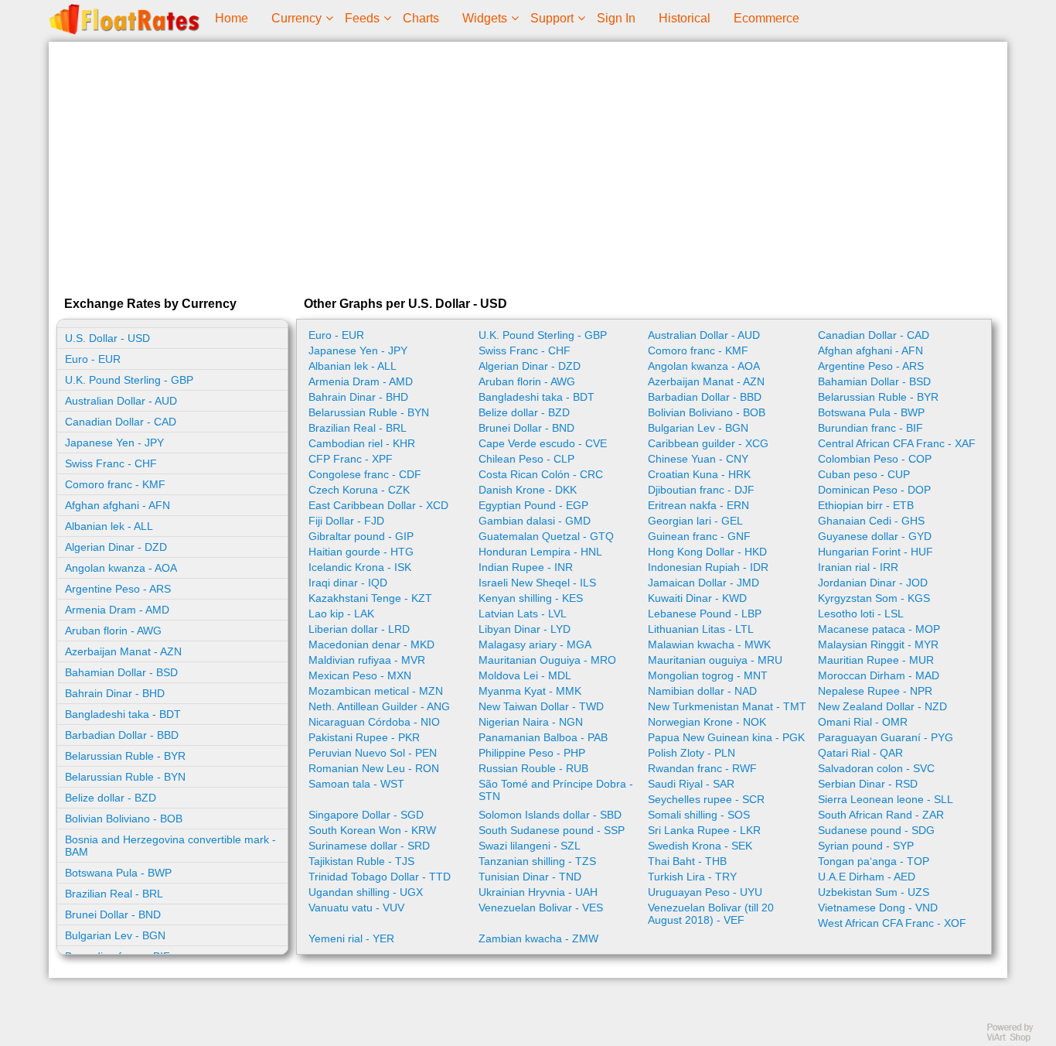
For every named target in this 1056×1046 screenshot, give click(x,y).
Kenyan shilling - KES (531, 598)
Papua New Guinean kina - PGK (726, 737)
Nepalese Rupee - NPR (875, 691)
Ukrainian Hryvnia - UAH (538, 892)
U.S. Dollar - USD (107, 338)
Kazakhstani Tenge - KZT (370, 598)
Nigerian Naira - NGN (531, 722)
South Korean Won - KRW (372, 830)
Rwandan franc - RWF (702, 768)
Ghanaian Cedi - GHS (871, 520)
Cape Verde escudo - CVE (543, 443)
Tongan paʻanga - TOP (873, 861)
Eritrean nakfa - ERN (698, 505)
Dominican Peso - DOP (874, 490)
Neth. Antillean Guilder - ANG (379, 706)
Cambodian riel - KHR (361, 443)
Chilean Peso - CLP (526, 459)
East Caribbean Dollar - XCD (378, 505)
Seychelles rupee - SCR (706, 799)
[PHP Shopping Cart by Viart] (1017, 1038)
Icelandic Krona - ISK (359, 567)
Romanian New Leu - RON (373, 768)
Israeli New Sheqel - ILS (537, 582)
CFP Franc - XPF (350, 459)
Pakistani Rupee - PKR (364, 737)
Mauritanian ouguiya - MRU (715, 660)
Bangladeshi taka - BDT (123, 714)
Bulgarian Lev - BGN (115, 935)
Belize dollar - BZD (110, 797)
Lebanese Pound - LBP (704, 613)
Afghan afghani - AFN (117, 505)
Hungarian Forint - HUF (875, 551)
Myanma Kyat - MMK (530, 691)
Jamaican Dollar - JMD (703, 582)
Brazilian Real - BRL (114, 893)
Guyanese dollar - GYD (875, 536)
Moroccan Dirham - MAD (878, 675)
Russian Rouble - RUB (533, 768)
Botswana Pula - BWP (118, 873)
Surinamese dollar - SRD (369, 845)
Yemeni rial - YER (351, 938)
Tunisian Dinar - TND (530, 876)
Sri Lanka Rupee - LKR (704, 830)
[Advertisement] (528, 165)
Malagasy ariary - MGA (535, 644)
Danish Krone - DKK (528, 490)
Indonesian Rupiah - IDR (708, 567)
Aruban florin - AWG (113, 630)
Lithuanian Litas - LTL (701, 629)
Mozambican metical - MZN (375, 691)
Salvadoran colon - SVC (876, 768)
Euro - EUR (93, 359)
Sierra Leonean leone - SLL (885, 799)
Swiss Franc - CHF (111, 463)
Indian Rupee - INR (526, 567)
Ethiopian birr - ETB (866, 505)
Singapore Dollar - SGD (366, 814)
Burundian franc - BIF (870, 428)
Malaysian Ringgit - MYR (878, 644)
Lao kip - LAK (341, 613)
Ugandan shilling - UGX (365, 892)
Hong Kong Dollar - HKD (707, 551)
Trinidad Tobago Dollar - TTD (379, 876)
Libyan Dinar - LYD (525, 629)
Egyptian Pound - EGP (533, 505)
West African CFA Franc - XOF (892, 923)
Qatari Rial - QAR (860, 753)
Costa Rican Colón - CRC (541, 474)
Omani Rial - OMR (863, 722)
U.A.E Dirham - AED (866, 876)
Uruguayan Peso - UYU (705, 892)
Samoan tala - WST (356, 784)
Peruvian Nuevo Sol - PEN (372, 753)
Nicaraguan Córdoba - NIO (374, 722)
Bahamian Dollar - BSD (121, 672)
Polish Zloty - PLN (691, 753)
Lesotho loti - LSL (861, 613)
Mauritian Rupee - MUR (876, 660)
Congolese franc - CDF (364, 474)
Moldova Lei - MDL (525, 675)
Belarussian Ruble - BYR (125, 756)
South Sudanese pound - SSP (552, 830)
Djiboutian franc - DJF (701, 490)
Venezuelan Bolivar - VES (541, 907)
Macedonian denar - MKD (371, 644)
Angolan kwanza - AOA (121, 568)
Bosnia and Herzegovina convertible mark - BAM (170, 845)
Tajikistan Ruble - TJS (361, 861)
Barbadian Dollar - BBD (122, 735)
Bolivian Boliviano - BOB (123, 818)
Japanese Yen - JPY (114, 442)
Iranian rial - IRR (858, 567)
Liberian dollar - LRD (359, 629)
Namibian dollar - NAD (702, 691)
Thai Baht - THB (687, 861)
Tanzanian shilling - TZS (537, 861)
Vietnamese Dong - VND (878, 907)
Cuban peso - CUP (864, 474)
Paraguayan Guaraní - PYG (885, 737)
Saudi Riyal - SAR (691, 784)
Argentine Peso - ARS (118, 589)
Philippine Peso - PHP (532, 753)
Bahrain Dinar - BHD (115, 693)
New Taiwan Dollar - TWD (541, 706)
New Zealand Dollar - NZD (882, 706)
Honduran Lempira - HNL (540, 551)
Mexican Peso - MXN (359, 675)
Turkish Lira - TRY (692, 876)
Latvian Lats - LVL (523, 613)
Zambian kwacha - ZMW (538, 938)
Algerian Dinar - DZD (116, 547)
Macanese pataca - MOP (879, 629)
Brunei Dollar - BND (113, 914)
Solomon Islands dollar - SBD (550, 814)
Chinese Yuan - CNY (698, 459)
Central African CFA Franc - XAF (897, 443)
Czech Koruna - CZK (359, 490)
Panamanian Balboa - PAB (543, 737)
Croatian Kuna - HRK (699, 474)
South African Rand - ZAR (881, 814)
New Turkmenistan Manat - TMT (727, 706)
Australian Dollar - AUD (121, 401)
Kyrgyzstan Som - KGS (874, 598)
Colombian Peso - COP (875, 459)
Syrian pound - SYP (866, 845)
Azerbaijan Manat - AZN (123, 651)
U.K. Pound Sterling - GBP (129, 380)
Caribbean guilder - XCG (708, 443)
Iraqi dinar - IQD (347, 582)
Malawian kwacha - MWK (709, 644)
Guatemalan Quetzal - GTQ (546, 536)
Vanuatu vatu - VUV (356, 907)
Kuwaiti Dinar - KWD (697, 598)
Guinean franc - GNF (699, 536)
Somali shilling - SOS (699, 814)
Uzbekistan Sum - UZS (873, 892)
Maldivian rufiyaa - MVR (366, 660)
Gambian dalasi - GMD (535, 520)
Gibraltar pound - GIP (361, 536)
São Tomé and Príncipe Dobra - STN (556, 790)
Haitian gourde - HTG (361, 551)
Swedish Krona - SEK (700, 845)
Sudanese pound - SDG (876, 830)
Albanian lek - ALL (109, 526)
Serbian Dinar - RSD (868, 784)
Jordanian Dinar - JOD (873, 582)
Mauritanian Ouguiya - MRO (547, 660)
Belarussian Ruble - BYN (125, 777)
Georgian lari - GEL (695, 520)
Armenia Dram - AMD (117, 609)
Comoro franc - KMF (115, 484)
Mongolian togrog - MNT (708, 675)
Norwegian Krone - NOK (707, 722)
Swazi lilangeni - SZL (530, 845)
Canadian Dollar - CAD (120, 421)
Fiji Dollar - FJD (346, 520)
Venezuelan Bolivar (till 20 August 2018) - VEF (711, 913)
